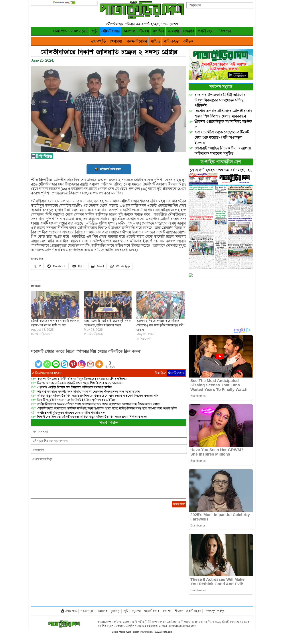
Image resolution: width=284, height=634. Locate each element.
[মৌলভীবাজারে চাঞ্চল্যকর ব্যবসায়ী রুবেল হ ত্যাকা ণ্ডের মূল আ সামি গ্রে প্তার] (55, 305)
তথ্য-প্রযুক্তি (98, 41)
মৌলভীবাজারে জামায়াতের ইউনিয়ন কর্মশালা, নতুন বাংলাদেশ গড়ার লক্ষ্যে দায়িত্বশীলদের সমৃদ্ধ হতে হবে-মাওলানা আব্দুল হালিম (107, 408)
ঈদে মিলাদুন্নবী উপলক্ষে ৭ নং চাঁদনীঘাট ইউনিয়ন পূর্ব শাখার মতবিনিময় (76, 400)
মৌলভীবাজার (110, 31)
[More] (99, 361)
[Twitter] (38, 361)
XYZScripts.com (163, 632)
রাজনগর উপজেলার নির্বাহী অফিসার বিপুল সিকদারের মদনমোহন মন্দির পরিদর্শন (81, 379)
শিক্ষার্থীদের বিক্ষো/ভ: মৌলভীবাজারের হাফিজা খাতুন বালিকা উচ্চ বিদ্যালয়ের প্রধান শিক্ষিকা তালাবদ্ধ (92, 417)
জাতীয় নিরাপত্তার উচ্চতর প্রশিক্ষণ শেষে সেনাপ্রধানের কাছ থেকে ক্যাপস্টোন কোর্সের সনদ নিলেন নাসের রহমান (98, 404)
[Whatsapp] (47, 361)
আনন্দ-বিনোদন (136, 41)
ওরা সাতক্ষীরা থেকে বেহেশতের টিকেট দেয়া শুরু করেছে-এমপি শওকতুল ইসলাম (222, 137)
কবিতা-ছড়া (171, 41)
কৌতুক (188, 41)
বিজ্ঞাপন (225, 31)
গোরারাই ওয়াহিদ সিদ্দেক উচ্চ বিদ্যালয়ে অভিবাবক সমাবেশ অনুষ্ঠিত (74, 387)
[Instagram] (82, 361)
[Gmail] (90, 361)
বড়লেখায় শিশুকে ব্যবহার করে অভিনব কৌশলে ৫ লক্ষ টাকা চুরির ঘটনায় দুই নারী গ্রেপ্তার (159, 325)
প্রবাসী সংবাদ (207, 31)
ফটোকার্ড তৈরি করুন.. (111, 169)
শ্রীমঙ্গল (144, 31)
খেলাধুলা (116, 41)
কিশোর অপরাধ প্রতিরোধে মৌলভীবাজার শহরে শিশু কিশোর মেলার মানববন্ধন (80, 383)
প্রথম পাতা (60, 31)
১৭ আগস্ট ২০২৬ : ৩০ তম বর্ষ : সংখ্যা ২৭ (221, 170)
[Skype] (64, 361)
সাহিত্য (155, 41)
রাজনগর (188, 31)
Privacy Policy (214, 611)
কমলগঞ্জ (129, 31)
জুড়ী (95, 31)
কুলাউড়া (158, 31)
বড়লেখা (173, 31)
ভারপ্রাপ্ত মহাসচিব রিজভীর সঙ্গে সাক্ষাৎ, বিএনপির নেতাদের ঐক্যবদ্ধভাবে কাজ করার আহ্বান (88, 391)
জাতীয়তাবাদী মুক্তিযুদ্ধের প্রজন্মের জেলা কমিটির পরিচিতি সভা (71, 413)
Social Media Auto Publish (125, 632)
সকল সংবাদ (79, 31)
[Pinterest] (73, 361)
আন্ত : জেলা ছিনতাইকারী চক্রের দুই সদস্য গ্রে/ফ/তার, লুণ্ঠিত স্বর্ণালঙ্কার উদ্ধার (107, 323)
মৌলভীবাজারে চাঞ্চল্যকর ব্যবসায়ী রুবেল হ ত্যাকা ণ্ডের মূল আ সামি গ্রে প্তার (55, 323)
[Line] (56, 361)
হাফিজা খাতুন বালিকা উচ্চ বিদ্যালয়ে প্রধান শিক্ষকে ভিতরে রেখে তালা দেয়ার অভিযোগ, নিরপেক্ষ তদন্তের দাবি (97, 396)
